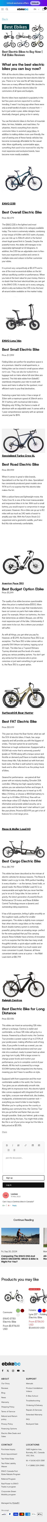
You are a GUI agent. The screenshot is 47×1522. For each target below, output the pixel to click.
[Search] (7, 9)
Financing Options (9, 1428)
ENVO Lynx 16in (11, 340)
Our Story (5, 1383)
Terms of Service (8, 1411)
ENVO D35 (9, 203)
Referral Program (8, 1479)
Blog (3, 1393)
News (3, 1397)
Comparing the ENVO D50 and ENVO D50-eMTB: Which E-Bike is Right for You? (19, 1259)
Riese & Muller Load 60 (16, 829)
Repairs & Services (34, 1410)
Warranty (5, 1402)
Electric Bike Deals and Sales (11, 1434)
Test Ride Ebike (7, 1459)
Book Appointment (9, 1454)
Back (5, 19)
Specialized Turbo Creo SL (18, 455)
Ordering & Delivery (34, 1405)
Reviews (4, 1388)
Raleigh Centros (12, 1000)
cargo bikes (32, 131)
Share (4, 1132)
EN (35, 9)
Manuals (29, 1383)
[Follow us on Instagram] (13, 1370)
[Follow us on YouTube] (18, 1370)
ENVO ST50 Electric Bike (9, 1320)
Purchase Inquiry (8, 1449)
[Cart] (43, 9)
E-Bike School (32, 1396)
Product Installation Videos (34, 1389)
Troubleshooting (33, 1400)
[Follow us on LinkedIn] (23, 1370)
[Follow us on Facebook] (2, 1370)
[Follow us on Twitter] (8, 1370)
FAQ (28, 1419)
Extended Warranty (34, 1414)
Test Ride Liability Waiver (8, 1465)
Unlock (35, 3)
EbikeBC (16, 1503)
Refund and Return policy (9, 1417)
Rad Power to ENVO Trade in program (9, 1485)
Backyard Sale (32, 1424)
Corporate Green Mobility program (8, 1493)
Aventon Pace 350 (13, 583)
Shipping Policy (7, 1407)
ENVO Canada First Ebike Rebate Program (10, 1472)
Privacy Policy (7, 1424)
